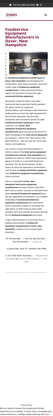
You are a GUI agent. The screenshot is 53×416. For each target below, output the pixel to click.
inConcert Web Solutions (29, 258)
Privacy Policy (26, 405)
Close (47, 414)
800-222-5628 (28, 4)
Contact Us (37, 241)
